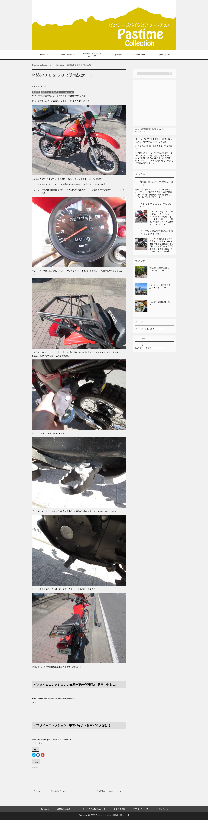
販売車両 (44, 54)
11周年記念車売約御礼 (159, 268)
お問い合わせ (164, 54)
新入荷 (55, 92)
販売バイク (45, 92)
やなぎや (153, 302)
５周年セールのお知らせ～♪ (110, 791)
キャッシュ (37, 702)
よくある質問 (116, 54)
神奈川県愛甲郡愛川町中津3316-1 (150, 129)
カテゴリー (140, 345)
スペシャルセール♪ (67, 92)
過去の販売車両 (68, 54)
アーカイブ (140, 329)
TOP (44, 65)
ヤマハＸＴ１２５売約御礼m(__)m (50, 791)
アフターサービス (140, 54)
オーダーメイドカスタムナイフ (92, 54)
